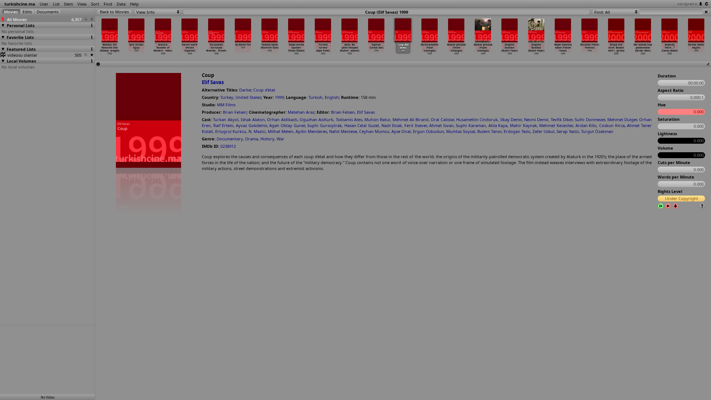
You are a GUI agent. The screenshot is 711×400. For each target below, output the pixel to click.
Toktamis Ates (349, 119)
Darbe (245, 90)
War (280, 138)
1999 (279, 97)
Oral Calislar (442, 119)
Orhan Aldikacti (282, 119)
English (332, 97)
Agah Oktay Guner (287, 125)
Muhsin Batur (377, 119)
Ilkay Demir (511, 119)
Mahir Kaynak (523, 125)
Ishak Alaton (253, 119)
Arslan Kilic (586, 125)
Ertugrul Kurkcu (230, 131)
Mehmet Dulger (622, 119)
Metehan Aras (301, 112)
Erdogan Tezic (517, 131)
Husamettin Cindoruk (477, 119)
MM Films (226, 104)
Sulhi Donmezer (590, 119)
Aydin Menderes (311, 131)
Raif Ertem (223, 125)
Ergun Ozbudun (428, 131)
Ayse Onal (401, 131)
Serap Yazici (568, 131)
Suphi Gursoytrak (324, 125)
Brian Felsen (235, 112)
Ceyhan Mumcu (374, 131)
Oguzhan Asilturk (316, 119)
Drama (251, 138)
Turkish (315, 97)
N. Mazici (257, 131)
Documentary (230, 138)
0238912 (228, 146)
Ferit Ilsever (415, 125)
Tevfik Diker (562, 119)
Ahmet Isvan (441, 125)
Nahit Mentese (343, 131)
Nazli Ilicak (391, 125)
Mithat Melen (280, 131)
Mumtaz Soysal (460, 131)
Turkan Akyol (225, 119)
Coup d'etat (264, 90)
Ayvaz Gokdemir (251, 125)
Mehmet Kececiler (556, 125)
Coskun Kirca (612, 125)
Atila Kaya (498, 125)
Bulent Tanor (489, 131)
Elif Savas (213, 82)
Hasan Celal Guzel (361, 125)
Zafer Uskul (543, 131)
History (267, 138)
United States (248, 97)
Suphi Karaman (471, 125)
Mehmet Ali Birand (411, 119)
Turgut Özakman (597, 131)
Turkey (226, 97)
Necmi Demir (536, 119)
